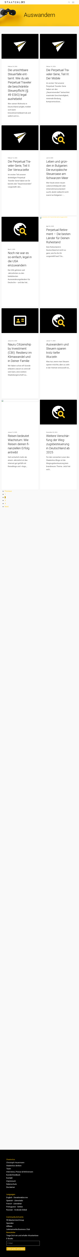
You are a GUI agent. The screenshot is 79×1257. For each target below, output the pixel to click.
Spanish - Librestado (14, 1200)
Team (8, 1169)
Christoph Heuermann (15, 1162)
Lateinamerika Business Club (18, 1229)
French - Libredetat (14, 1204)
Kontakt (9, 1178)
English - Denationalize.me (17, 1197)
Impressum (11, 1181)
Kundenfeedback (13, 1175)
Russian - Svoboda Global (16, 1210)
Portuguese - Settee (14, 1207)
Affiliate (9, 1226)
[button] (73, 2)
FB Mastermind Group (15, 1220)
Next (7, 506)
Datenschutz (11, 1184)
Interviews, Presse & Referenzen (19, 1172)
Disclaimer (10, 1187)
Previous (8, 491)
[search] (69, 2)
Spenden (10, 1223)
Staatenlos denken (13, 1166)
